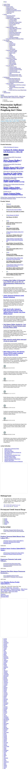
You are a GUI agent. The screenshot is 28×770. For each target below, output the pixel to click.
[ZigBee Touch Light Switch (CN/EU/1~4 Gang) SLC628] (8, 226)
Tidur (10, 54)
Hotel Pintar (9, 41)
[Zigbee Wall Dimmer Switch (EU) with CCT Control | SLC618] (15, 233)
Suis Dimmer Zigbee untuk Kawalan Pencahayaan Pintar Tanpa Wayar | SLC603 (14, 269)
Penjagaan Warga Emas (11, 50)
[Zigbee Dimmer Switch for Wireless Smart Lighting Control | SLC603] (15, 266)
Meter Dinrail (12, 61)
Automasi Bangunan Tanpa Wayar (12, 458)
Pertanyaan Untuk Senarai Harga (8, 516)
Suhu (10, 73)
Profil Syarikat (9, 6)
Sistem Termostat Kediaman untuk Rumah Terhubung (13, 296)
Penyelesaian (6, 40)
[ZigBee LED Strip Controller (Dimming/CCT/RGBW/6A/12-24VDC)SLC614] (8, 204)
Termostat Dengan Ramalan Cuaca (12, 455)
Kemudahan (12, 56)
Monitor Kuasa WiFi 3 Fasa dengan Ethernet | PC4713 (13, 168)
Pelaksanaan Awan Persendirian (16, 82)
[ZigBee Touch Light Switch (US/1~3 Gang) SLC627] (8, 246)
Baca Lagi (6, 154)
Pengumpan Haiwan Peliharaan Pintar (15, 38)
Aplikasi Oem (15, 121)
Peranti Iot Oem (8, 450)
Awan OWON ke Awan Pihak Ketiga (17, 90)
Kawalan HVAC (13, 20)
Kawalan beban (12, 64)
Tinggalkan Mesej (5, 596)
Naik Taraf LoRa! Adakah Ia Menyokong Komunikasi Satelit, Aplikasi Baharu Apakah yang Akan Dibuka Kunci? (14, 311)
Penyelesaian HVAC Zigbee (15, 76)
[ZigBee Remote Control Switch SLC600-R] (13, 209)
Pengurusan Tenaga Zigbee (15, 22)
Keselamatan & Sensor (14, 35)
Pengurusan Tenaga (10, 15)
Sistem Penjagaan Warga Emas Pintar (11, 590)
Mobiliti (11, 55)
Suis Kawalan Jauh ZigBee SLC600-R (15, 211)
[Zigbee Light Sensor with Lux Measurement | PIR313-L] (14, 185)
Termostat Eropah (13, 70)
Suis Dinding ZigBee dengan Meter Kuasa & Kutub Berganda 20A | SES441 (14, 262)
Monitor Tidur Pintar (9, 460)
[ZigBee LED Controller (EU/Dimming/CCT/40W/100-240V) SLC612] (7, 252)
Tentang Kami (6, 5)
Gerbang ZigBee (13, 19)
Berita (4, 91)
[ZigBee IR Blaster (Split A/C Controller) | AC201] (7, 220)
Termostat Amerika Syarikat (15, 69)
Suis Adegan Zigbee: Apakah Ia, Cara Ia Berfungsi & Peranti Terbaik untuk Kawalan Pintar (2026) (14, 326)
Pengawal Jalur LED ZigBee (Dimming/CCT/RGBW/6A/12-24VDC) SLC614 (13, 207)
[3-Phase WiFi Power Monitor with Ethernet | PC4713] (14, 165)
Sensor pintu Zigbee (5, 589)
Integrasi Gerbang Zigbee (10, 457)
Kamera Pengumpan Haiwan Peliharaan (14, 461)
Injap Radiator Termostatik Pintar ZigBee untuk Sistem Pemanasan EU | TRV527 (15, 244)
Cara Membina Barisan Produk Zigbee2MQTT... (10, 582)
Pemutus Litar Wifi (9, 119)
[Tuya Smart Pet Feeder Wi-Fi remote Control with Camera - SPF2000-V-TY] (7, 271)
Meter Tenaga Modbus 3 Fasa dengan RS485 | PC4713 (12, 161)
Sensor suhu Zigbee (13, 591)
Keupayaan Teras (10, 8)
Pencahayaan (12, 45)
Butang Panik (12, 43)
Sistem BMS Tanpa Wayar (15, 28)
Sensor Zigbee (12, 24)
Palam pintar (12, 60)
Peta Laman (16, 587)
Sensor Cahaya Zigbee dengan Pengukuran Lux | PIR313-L (12, 189)
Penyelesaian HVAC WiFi (15, 74)
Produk (5, 14)
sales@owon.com (5, 595)
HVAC (10, 46)
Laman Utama (6, 4)
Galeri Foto (8, 13)
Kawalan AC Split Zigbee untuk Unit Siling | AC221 (12, 174)
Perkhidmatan (6, 77)
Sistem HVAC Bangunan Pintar (12, 448)
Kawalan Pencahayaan (14, 23)
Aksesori (11, 26)
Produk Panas (9, 587)
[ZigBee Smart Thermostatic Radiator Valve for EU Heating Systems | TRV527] (15, 241)
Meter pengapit (12, 63)
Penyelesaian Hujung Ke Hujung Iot (13, 452)
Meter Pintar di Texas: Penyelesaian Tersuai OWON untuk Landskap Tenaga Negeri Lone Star (13, 353)
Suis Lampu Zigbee (9, 451)
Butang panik (12, 52)
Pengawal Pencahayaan (14, 33)
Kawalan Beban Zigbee (10, 456)
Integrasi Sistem (9, 83)
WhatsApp (3, 594)
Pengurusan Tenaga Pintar (15, 32)
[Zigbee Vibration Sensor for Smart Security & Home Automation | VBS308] (7, 191)
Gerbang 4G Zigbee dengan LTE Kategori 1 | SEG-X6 (13, 151)
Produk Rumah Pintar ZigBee (13, 18)
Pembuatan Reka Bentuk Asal (13, 78)
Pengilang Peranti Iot (15, 589)
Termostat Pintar (10, 17)
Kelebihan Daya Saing (11, 9)
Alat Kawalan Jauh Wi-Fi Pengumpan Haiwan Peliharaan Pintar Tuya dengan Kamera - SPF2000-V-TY (15, 275)
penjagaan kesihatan (13, 37)
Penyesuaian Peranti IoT (14, 79)
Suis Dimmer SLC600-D (12, 217)
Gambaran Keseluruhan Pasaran (13, 10)
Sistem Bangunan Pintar (11, 27)
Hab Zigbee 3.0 (17, 119)
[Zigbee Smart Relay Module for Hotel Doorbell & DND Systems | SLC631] (14, 178)
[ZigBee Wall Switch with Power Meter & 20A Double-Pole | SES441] (15, 259)
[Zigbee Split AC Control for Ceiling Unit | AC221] (13, 171)
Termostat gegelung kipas (15, 68)
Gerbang (11, 42)
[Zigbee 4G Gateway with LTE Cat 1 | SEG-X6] (10, 147)
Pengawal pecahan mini (14, 72)
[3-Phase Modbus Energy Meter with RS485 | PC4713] (14, 158)
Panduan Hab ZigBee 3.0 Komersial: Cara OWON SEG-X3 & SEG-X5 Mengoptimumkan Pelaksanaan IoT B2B (14, 282)
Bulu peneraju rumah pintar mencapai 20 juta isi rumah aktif (14, 340)
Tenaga (10, 47)
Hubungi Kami (6, 92)
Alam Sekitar (12, 49)
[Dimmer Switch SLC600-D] (12, 215)
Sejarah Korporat (10, 11)
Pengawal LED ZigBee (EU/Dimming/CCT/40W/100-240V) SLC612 (14, 255)
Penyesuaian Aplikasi (14, 81)
